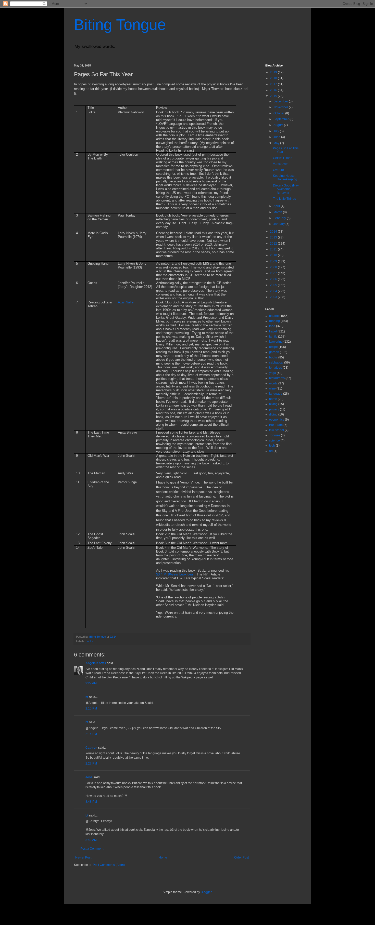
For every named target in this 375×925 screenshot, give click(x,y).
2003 (274, 297)
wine (272, 388)
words (273, 383)
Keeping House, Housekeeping (285, 177)
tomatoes (275, 367)
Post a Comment (91, 848)
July (276, 131)
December (281, 101)
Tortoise (274, 435)
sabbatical (276, 362)
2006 (274, 279)
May (276, 143)
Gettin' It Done (282, 158)
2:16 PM (91, 734)
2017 (274, 84)
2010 (274, 255)
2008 (274, 267)
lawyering (276, 341)
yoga (272, 373)
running (274, 321)
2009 (274, 261)
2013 (274, 237)
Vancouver (280, 164)
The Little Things (284, 198)
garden (274, 352)
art (271, 451)
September (281, 119)
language (275, 393)
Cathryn (91, 747)
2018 (274, 78)
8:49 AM (91, 840)
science (274, 440)
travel (273, 331)
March (278, 212)
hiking (273, 404)
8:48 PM (91, 801)
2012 (274, 243)
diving (273, 414)
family (273, 336)
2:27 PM (91, 763)
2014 (274, 231)
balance (274, 316)
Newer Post (83, 857)
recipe (273, 347)
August (278, 125)
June (277, 137)
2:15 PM (91, 708)
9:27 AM (91, 683)
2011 (274, 249)
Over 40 (278, 170)
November (281, 107)
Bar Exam (276, 425)
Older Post (241, 857)
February (280, 218)
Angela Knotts (95, 663)
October (279, 113)
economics (276, 419)
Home (163, 857)
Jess (89, 777)
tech (272, 445)
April (277, 206)
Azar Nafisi (126, 302)
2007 (274, 273)
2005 (274, 285)
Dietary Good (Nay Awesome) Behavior (286, 189)
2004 (274, 291)
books (89, 641)
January (279, 224)
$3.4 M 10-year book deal (175, 574)
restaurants (277, 378)
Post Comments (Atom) (109, 865)
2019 (274, 72)
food (272, 326)
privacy (274, 409)
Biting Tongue (120, 24)
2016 (274, 90)
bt (86, 697)
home (273, 399)
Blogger (206, 892)
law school (276, 430)
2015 (274, 96)
